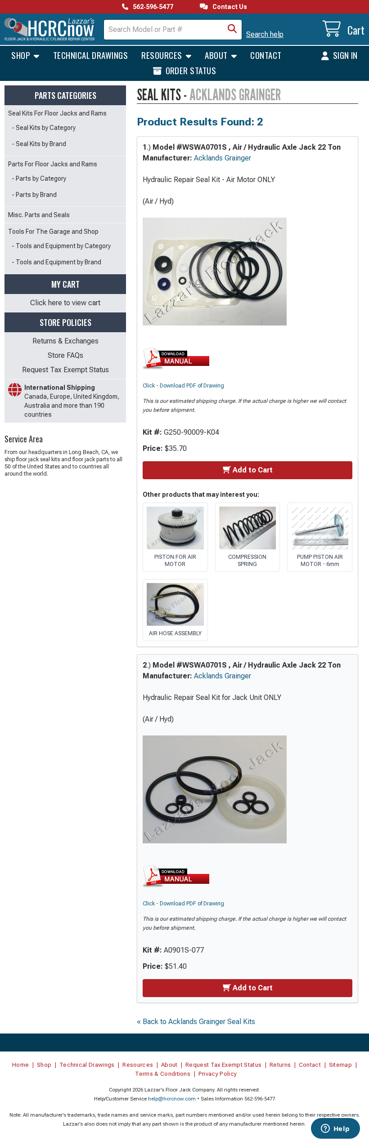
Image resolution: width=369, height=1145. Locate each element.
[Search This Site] (232, 29)
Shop (21, 55)
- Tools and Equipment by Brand (56, 262)
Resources (162, 55)
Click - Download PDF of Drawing (183, 386)
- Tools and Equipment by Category (61, 245)
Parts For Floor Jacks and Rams (52, 164)
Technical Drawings (90, 55)
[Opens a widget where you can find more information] (335, 1129)
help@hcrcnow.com (172, 1099)
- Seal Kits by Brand (39, 143)
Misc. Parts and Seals (39, 214)
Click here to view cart (65, 303)
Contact (265, 55)
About (217, 55)
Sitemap (340, 1064)
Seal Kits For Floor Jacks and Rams (57, 113)
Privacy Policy (217, 1073)
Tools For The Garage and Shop (53, 231)
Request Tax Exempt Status (65, 369)
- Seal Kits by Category (44, 127)
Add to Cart (253, 470)
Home (20, 1064)
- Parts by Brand (34, 194)
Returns (280, 1064)
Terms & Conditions (162, 1073)
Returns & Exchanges (65, 341)
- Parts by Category (39, 178)
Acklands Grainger (222, 158)
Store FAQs (65, 355)
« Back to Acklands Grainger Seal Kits (196, 1021)
